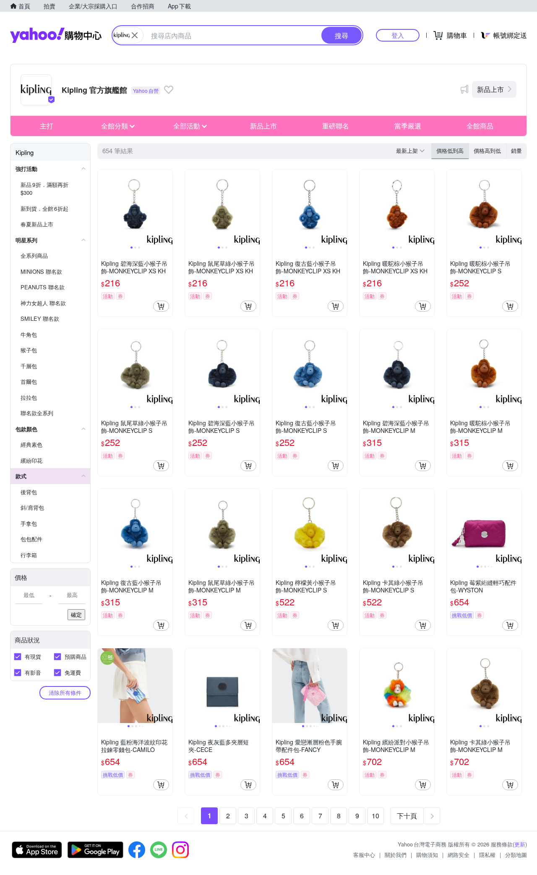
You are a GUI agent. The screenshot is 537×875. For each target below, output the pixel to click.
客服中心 (364, 855)
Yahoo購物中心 (56, 35)
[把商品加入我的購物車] (161, 306)
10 (375, 815)
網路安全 (458, 855)
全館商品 (480, 126)
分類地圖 (516, 855)
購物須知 (427, 855)
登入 (397, 35)
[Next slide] (167, 206)
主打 (46, 126)
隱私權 (487, 855)
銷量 (516, 151)
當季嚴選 (407, 126)
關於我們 (396, 855)
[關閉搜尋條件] (135, 35)
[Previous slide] (103, 206)
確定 (76, 614)
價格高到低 (487, 151)
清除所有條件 (65, 693)
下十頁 (407, 815)
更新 (519, 844)
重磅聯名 (335, 126)
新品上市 (490, 89)
